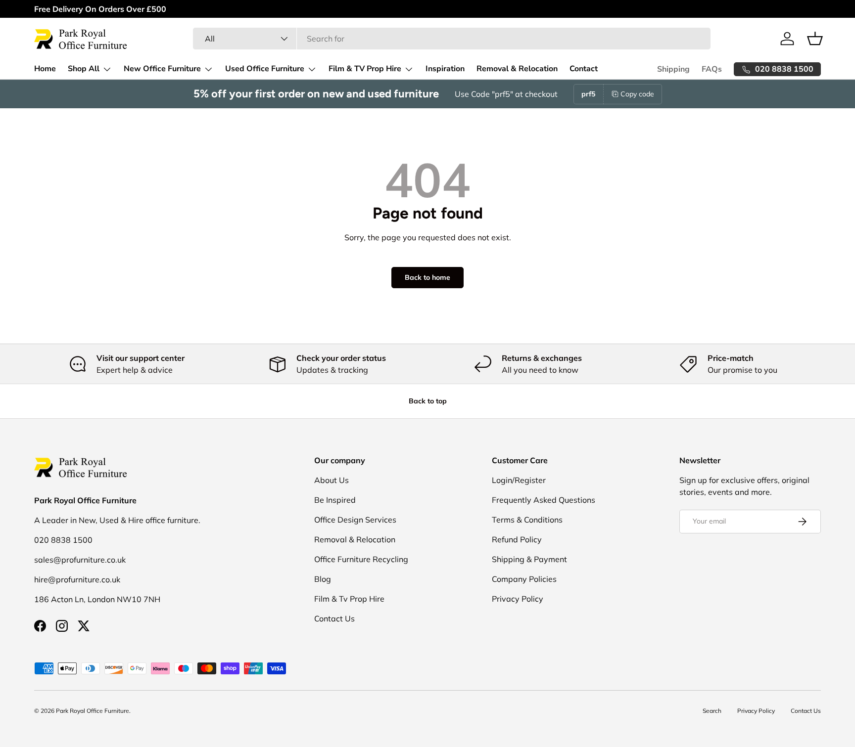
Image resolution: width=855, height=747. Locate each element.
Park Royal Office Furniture (92, 710)
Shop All (83, 68)
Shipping (673, 69)
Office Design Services (355, 520)
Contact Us (334, 618)
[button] (815, 38)
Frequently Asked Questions (543, 500)
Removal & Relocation (517, 68)
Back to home (427, 277)
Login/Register (519, 480)
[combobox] (451, 38)
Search (712, 710)
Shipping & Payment (529, 559)
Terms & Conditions (527, 520)
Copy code (637, 93)
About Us (331, 480)
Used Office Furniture (264, 68)
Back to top (428, 400)
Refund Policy (517, 539)
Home (45, 68)
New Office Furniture (162, 68)
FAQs (712, 69)
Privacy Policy (517, 599)
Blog (322, 579)
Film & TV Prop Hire (365, 68)
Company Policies (524, 579)
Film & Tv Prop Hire (349, 599)
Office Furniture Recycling (361, 559)
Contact (584, 68)
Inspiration (445, 68)
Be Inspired (335, 500)
